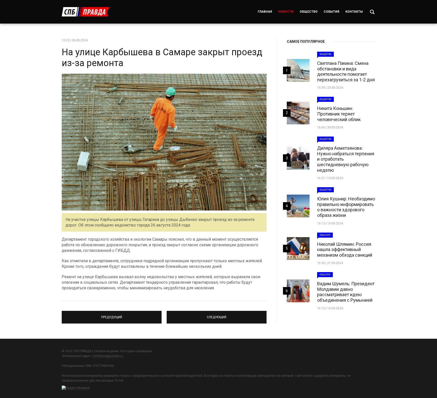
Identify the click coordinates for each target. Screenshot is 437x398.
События (331, 11)
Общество (309, 11)
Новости (286, 11)
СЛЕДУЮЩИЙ (216, 315)
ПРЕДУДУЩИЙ (112, 315)
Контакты (354, 11)
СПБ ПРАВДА (86, 11)
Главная (265, 11)
